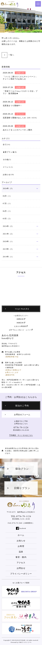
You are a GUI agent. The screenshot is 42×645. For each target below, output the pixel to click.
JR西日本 (20, 319)
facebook (22, 528)
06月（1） (7, 211)
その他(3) (7, 159)
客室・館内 (21, 557)
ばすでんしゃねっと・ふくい (20, 330)
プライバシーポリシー (21, 573)
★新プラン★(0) (10, 152)
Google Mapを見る (22, 309)
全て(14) (6, 144)
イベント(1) (8, 167)
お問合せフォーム (22, 414)
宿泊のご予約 (22, 405)
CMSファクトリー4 (25, 642)
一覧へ (11, 55)
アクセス (21, 562)
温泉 (21, 551)
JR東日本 (20, 323)
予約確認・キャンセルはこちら (21, 435)
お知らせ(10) (8, 174)
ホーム (21, 535)
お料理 (21, 546)
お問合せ (21, 568)
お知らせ (21, 540)
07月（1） (7, 203)
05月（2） (7, 218)
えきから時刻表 (20, 326)
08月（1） (7, 196)
